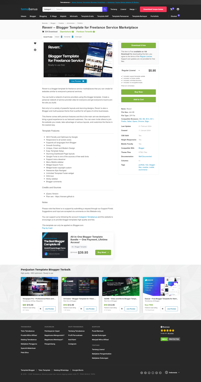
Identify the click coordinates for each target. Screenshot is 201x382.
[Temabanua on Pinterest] (156, 372)
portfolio (142, 165)
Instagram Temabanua (88, 217)
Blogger (33, 16)
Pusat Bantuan (98, 331)
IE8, (140, 119)
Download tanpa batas (153, 9)
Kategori (47, 9)
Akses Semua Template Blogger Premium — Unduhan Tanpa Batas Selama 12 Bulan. (105, 2)
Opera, (135, 121)
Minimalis (74, 16)
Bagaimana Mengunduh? (54, 335)
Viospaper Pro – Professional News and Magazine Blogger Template (39, 299)
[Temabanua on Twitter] (160, 372)
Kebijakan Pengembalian (101, 354)
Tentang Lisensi (98, 349)
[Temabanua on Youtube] (153, 372)
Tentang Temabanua (76, 331)
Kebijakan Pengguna (29, 344)
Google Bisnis (77, 370)
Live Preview (76, 81)
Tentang (114, 9)
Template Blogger (28, 370)
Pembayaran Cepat (52, 331)
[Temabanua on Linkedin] (141, 372)
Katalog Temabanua (29, 340)
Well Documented (145, 156)
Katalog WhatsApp (61, 370)
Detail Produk (48, 37)
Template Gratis (87, 16)
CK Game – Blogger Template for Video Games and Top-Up (80, 299)
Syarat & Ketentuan (28, 348)
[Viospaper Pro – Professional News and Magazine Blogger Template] (39, 286)
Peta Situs (25, 352)
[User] (178, 9)
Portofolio (155, 16)
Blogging (43, 16)
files (140, 167)
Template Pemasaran (120, 16)
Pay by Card (47, 228)
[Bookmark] (35, 43)
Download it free (138, 45)
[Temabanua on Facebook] (145, 372)
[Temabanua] (31, 9)
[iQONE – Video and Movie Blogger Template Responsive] (120, 286)
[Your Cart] (171, 9)
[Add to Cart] (40, 308)
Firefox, (124, 121)
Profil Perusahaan (75, 335)
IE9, (144, 119)
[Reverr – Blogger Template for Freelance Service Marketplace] (78, 59)
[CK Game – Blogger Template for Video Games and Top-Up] (80, 286)
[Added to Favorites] (35, 43)
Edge (147, 121)
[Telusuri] (104, 9)
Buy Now (139, 92)
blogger (152, 165)
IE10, (148, 119)
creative (145, 167)
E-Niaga (53, 16)
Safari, (129, 121)
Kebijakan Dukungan (100, 358)
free (147, 165)
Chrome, (141, 121)
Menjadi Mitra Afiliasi (100, 340)
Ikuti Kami (72, 340)
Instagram (72, 344)
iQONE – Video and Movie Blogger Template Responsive (121, 299)
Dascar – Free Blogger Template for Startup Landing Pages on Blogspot (161, 299)
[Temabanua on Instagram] (149, 372)
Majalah (63, 16)
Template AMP (103, 16)
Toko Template (44, 370)
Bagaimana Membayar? (54, 340)
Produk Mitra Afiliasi (29, 335)
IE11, (152, 119)
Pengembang (50, 344)
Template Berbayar (139, 16)
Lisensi (123, 9)
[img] (52, 9)
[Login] (178, 9)
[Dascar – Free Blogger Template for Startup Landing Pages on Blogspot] (161, 286)
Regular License (146, 56)
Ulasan (23, 16)
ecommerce (143, 169)
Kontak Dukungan (99, 335)
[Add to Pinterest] (35, 49)
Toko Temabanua (27, 331)
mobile (151, 167)
